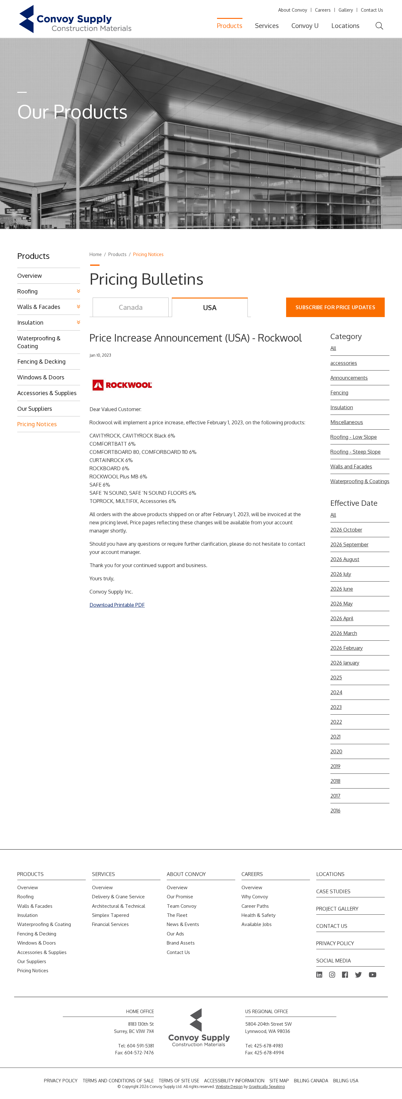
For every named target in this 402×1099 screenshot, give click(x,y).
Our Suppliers (34, 408)
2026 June (341, 589)
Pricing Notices (37, 424)
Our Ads (175, 934)
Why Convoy (255, 897)
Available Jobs (257, 924)
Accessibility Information (234, 1080)
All (333, 348)
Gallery (346, 10)
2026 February (346, 648)
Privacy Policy (335, 943)
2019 (335, 766)
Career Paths (255, 906)
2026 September (349, 544)
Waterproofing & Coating (39, 342)
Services (267, 25)
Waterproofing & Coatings (359, 481)
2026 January (344, 663)
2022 (336, 722)
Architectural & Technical (118, 906)
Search (379, 26)
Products (229, 25)
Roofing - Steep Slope (355, 452)
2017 (335, 796)
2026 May (341, 603)
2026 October (346, 530)
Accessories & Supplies (47, 392)
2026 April (341, 618)
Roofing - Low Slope (353, 437)
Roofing (27, 291)
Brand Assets (181, 943)
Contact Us (372, 10)
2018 (335, 781)
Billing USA (345, 1080)
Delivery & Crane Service (118, 897)
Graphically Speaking (267, 1086)
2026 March (343, 633)
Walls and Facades (351, 466)
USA (210, 307)
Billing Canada (311, 1080)
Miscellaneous (346, 422)
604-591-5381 (140, 1045)
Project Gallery (337, 909)
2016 (335, 810)
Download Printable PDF (117, 605)
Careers (323, 10)
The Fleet (177, 915)
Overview (29, 275)
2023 (336, 707)
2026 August (344, 559)
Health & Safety (258, 915)
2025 (336, 677)
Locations (345, 25)
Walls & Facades (38, 306)
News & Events (183, 924)
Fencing (339, 392)
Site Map (279, 1080)
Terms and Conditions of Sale (118, 1080)
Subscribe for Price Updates (335, 307)
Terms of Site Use (179, 1080)
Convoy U (305, 25)
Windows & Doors (40, 377)
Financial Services (110, 924)
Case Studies (333, 891)
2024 (336, 692)
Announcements (349, 378)
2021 (335, 737)
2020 (336, 751)
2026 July (340, 574)
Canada (131, 307)
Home (96, 254)
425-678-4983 (268, 1045)
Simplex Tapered (110, 915)
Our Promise (180, 897)
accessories (343, 363)
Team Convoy (181, 906)
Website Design (229, 1086)
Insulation (341, 407)
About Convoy (292, 10)
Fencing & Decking (41, 361)
